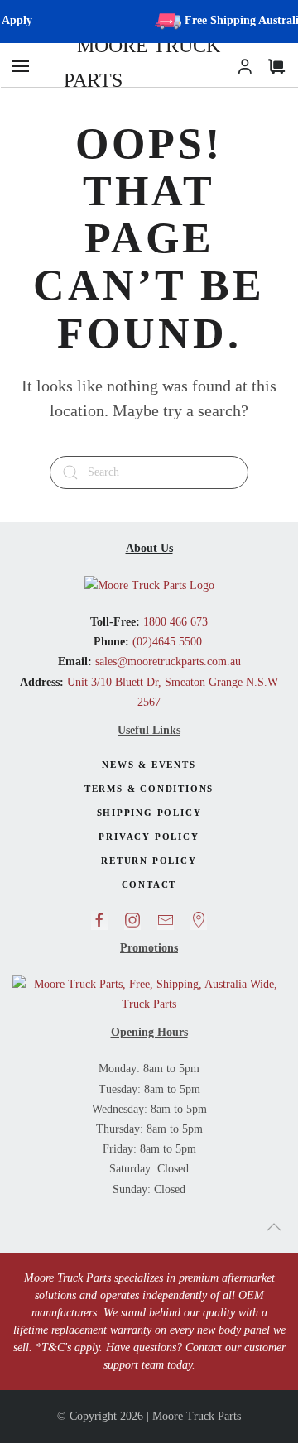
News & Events (148, 764)
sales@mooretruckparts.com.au (168, 661)
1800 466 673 (174, 622)
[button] (20, 66)
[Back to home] (149, 63)
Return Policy (148, 860)
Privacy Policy (149, 836)
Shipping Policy (149, 812)
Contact (149, 884)
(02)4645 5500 (165, 641)
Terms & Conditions (149, 788)
